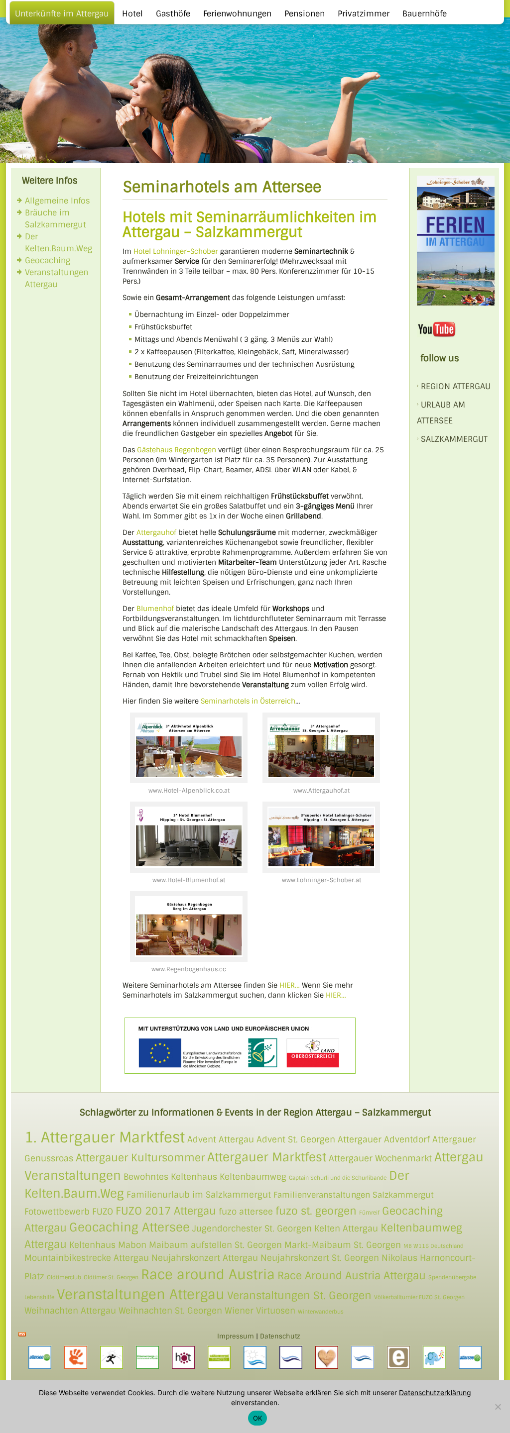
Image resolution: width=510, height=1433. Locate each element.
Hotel (132, 13)
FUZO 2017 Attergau (166, 1211)
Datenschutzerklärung (435, 1392)
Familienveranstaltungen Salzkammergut (353, 1195)
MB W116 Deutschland (433, 1245)
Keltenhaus (92, 1244)
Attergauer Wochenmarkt (380, 1158)
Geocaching (47, 260)
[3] (27, 154)
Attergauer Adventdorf (384, 1139)
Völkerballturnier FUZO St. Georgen (419, 1297)
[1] (8, 154)
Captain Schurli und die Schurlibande (337, 1177)
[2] (17, 154)
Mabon (132, 1244)
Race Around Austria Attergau (351, 1275)
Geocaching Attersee (129, 1227)
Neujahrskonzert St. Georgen (319, 1257)
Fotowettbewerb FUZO (68, 1211)
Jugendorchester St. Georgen (252, 1228)
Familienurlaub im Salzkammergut (199, 1194)
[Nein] (498, 1407)
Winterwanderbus (321, 1311)
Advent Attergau (220, 1139)
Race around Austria (208, 1274)
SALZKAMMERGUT (454, 439)
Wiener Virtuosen (260, 1310)
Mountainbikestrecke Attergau (86, 1257)
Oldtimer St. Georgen (111, 1277)
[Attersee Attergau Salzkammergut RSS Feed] (22, 1334)
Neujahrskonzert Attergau (204, 1257)
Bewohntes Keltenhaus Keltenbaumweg (205, 1176)
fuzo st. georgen (316, 1211)
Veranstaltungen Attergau (141, 1294)
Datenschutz (280, 1336)
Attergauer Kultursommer (140, 1157)
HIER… (289, 985)
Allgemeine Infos (57, 201)
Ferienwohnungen (237, 13)
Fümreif (369, 1212)
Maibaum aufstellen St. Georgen (215, 1244)
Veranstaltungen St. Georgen (299, 1295)
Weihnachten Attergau (70, 1310)
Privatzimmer (363, 13)
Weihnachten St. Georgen (170, 1310)
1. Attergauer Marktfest (104, 1137)
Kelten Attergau (346, 1228)
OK (257, 1418)
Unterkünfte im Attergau (62, 13)
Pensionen (304, 13)
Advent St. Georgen (295, 1139)
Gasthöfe (173, 13)
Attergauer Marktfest (266, 1157)
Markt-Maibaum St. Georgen (342, 1244)
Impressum (235, 1336)
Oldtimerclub (64, 1277)
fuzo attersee (246, 1211)
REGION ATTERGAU (456, 386)
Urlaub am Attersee (441, 413)
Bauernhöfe (424, 13)
